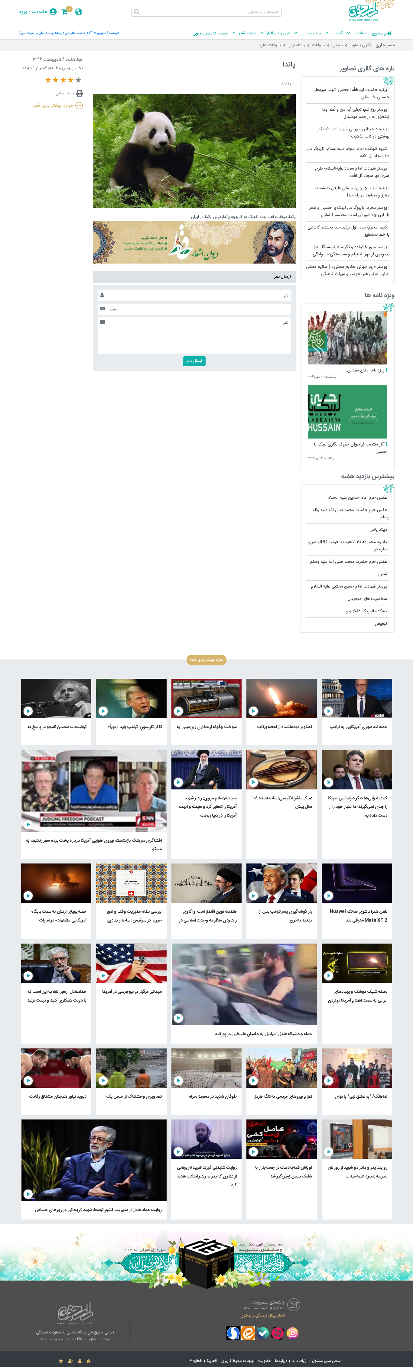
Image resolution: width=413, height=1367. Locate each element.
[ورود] (80, 1361)
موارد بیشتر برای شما (52, 106)
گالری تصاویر (360, 45)
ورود (23, 12)
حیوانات (318, 45)
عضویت (39, 12)
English (196, 1361)
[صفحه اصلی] (88, 1361)
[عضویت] (71, 1361)
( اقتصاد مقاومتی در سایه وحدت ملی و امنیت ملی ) (53, 33)
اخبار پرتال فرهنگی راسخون (263, 1315)
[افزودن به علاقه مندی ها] (61, 1361)
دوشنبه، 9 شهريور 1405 (104, 33)
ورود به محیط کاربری (237, 1361)
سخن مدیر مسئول (326, 1361)
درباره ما (281, 1361)
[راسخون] (372, 20)
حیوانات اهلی (270, 45)
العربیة (212, 1361)
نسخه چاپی (64, 93)
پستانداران (296, 45)
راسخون (379, 33)
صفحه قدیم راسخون (210, 33)
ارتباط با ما (299, 1361)
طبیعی (337, 45)
